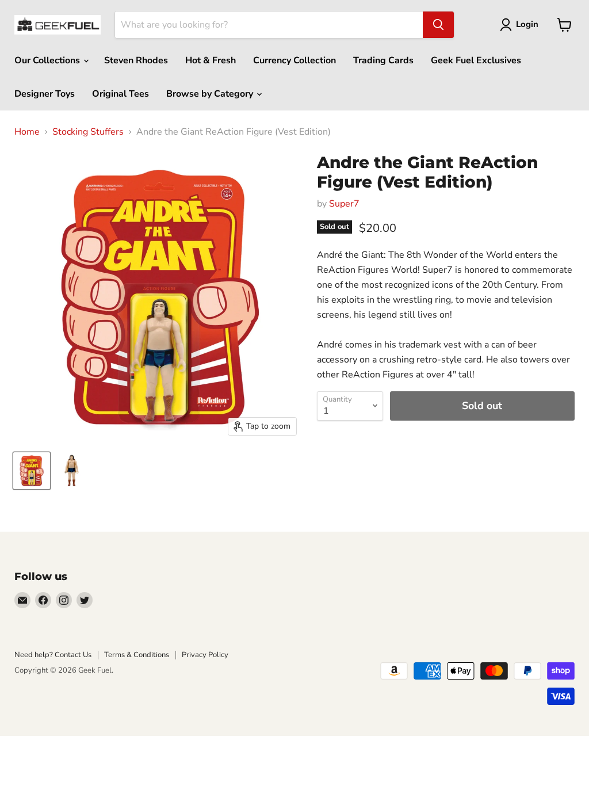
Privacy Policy (205, 655)
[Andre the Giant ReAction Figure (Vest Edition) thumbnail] (31, 470)
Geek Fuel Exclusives (476, 60)
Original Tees (120, 93)
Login (527, 24)
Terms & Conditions (136, 655)
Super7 (344, 203)
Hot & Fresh (210, 60)
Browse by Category (210, 93)
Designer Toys (44, 93)
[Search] (438, 25)
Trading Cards (383, 60)
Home (27, 132)
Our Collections (48, 60)
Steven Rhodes (136, 60)
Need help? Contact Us (52, 655)
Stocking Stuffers (88, 132)
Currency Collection (294, 60)
